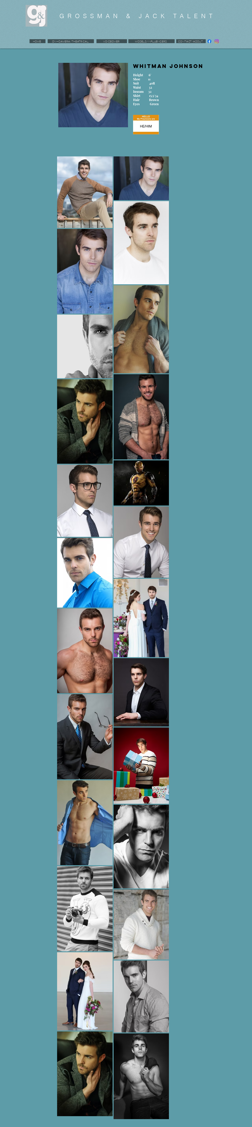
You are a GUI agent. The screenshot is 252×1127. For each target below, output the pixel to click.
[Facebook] (209, 41)
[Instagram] (216, 41)
